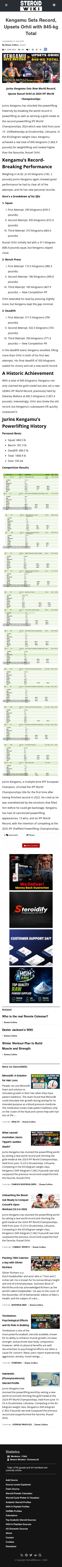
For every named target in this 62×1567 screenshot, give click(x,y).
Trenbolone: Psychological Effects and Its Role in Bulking (15, 1320)
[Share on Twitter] (40, 50)
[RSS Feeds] (22, 1555)
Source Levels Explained (18, 1484)
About (9, 1533)
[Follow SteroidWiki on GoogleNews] (40, 1555)
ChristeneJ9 (33, 1459)
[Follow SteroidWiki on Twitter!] (30, 1555)
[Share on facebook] (33, 50)
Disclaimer (11, 1546)
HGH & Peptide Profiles (17, 1506)
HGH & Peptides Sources (18, 1524)
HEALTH (15, 1122)
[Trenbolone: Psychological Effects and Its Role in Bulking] (45, 1321)
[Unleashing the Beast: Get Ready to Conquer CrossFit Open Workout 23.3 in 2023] (45, 1200)
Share (32, 835)
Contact (10, 1537)
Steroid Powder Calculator (19, 1493)
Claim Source (12, 1488)
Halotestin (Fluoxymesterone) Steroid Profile (13, 1378)
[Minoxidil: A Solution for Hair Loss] (45, 1081)
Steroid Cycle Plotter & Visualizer (22, 1497)
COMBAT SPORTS (21, 1247)
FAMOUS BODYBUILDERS (24, 1184)
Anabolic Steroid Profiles (18, 1502)
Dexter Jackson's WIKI (17, 1030)
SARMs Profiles (14, 1511)
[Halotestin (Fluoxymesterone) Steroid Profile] (45, 1379)
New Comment (32, 845)
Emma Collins (11, 45)
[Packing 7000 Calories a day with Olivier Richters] (45, 1263)
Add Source (12, 1480)
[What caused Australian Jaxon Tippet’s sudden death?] (45, 1138)
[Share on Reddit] (36, 50)
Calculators (11, 1515)
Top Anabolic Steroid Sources (21, 1519)
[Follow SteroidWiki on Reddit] (35, 1555)
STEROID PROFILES (22, 1424)
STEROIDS (17, 1363)
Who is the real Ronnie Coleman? (25, 1016)
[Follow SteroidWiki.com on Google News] (45, 49)
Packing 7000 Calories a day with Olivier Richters (15, 1262)
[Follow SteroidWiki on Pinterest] (26, 1555)
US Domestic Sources (17, 1528)
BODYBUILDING (19, 1305)
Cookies (10, 1541)
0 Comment (11, 835)
